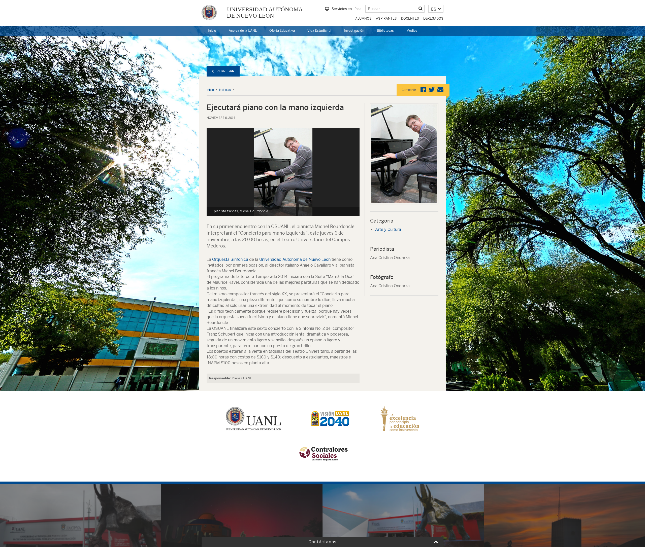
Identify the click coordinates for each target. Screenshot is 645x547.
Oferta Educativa (282, 30)
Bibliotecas (385, 30)
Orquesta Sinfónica (230, 259)
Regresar (225, 71)
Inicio (212, 30)
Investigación (354, 30)
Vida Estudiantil (319, 30)
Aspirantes (386, 18)
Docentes (410, 18)
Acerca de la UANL (243, 30)
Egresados (433, 18)
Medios (411, 30)
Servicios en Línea (347, 9)
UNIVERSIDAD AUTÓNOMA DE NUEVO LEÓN (265, 12)
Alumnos (363, 18)
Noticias (225, 90)
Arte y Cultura (388, 229)
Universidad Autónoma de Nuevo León (295, 259)
